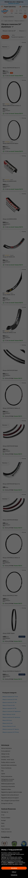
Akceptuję (14, 868)
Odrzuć (14, 872)
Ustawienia (14, 875)
